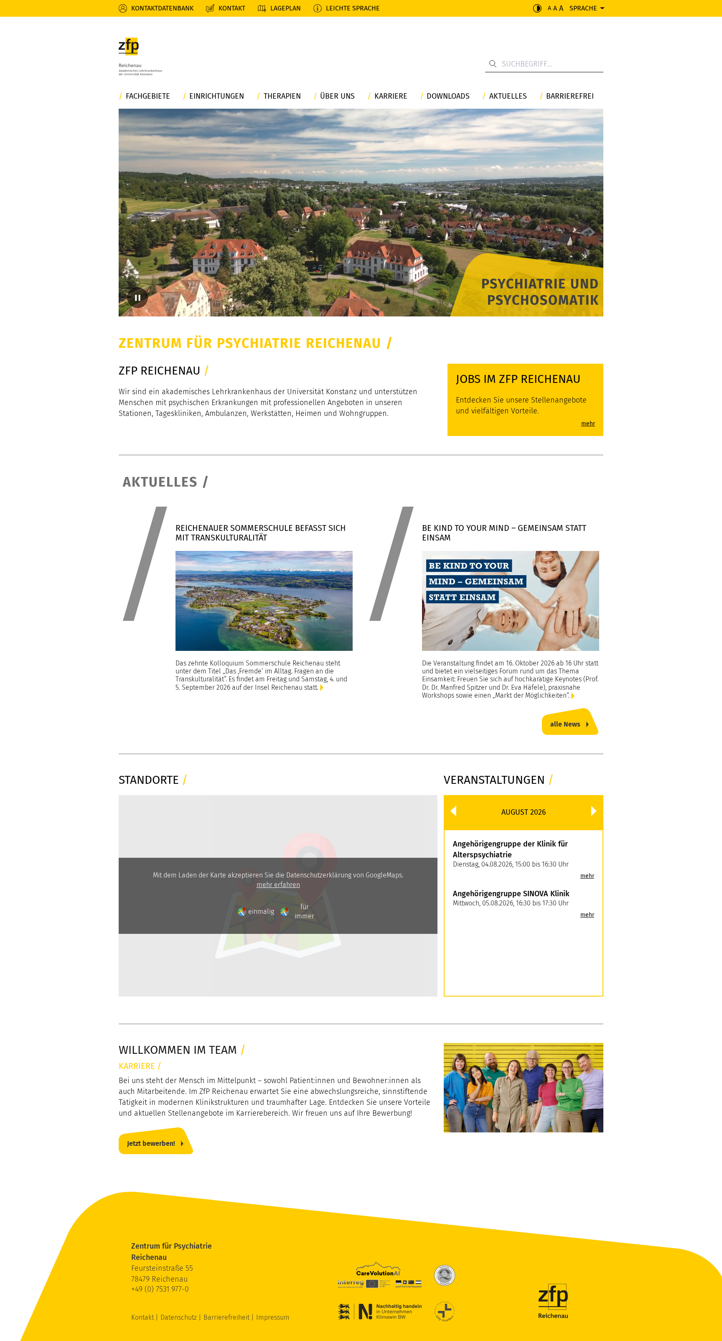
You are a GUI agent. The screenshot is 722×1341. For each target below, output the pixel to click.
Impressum (273, 1317)
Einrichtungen (216, 96)
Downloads (448, 96)
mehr (587, 876)
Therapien (282, 96)
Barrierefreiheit (227, 1317)
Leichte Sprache (353, 8)
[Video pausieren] (137, 297)
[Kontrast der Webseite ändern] (537, 8)
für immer (304, 911)
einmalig (261, 911)
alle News (565, 724)
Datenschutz (179, 1317)
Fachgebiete (148, 96)
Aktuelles (508, 96)
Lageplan (285, 8)
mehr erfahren (278, 885)
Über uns (337, 96)
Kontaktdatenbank (162, 8)
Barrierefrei (570, 96)
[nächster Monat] (594, 811)
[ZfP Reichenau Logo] (140, 56)
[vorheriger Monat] (453, 811)
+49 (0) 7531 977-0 (160, 1289)
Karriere (390, 96)
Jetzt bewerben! (151, 1143)
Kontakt (232, 8)
